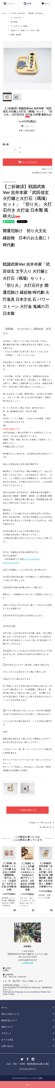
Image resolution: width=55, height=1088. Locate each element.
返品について (47, 169)
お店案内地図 (27, 963)
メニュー (10, 3)
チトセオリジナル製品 (19, 26)
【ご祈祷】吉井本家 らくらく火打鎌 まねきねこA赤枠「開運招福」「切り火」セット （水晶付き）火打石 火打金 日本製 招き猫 (9, 876)
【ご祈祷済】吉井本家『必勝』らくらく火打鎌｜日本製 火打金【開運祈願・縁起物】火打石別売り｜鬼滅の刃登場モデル (46, 875)
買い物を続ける (46, 827)
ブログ (8, 1064)
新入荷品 (14, 22)
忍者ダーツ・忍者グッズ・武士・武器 (25, 30)
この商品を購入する (27, 810)
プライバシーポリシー (27, 1069)
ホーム (3, 13)
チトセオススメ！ (17, 17)
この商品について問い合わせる (40, 823)
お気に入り (29, 126)
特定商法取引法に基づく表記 (38, 1064)
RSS (15, 1064)
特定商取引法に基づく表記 (42, 173)
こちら (25, 985)
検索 (29, 3)
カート (48, 3)
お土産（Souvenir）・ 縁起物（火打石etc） (27, 13)
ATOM (22, 1064)
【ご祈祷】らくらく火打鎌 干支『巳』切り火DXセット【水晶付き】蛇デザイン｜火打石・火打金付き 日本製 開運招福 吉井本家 (27, 876)
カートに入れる (29, 162)
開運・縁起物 (16, 35)
